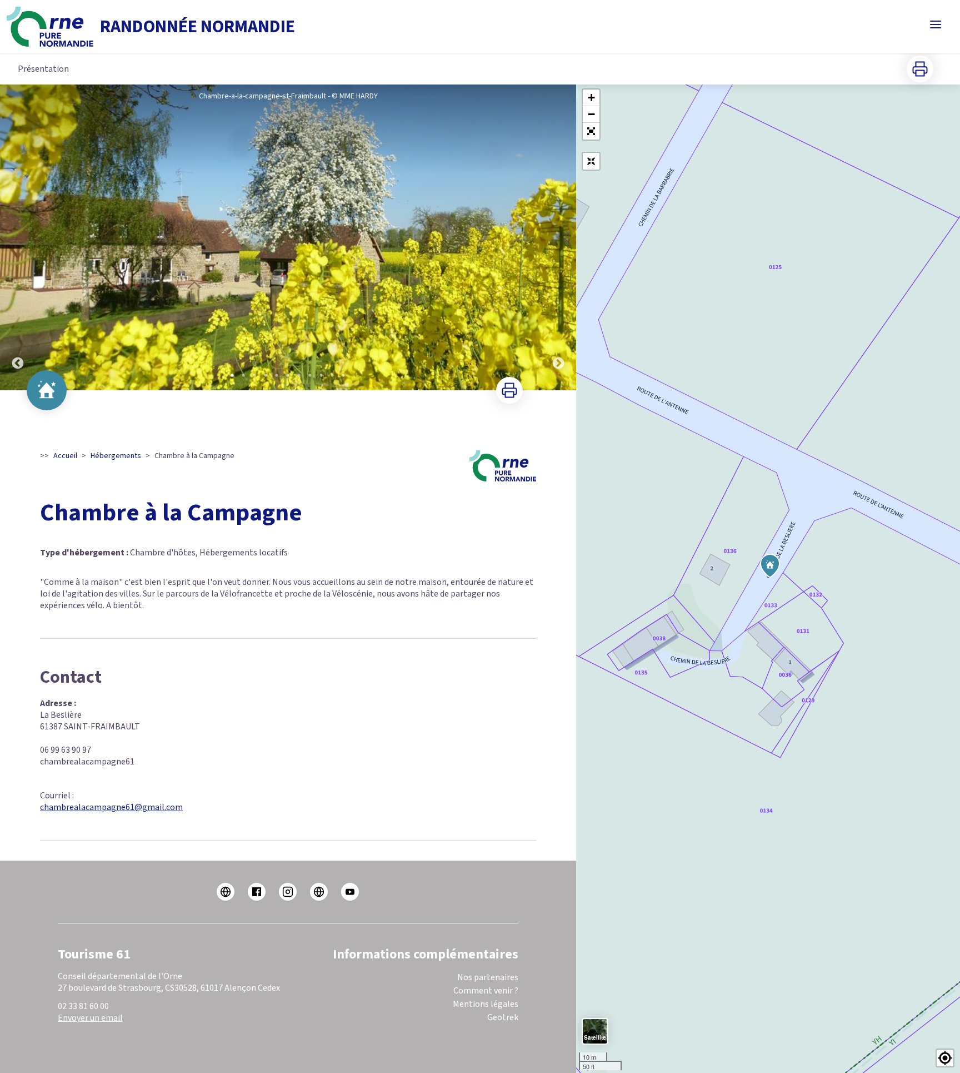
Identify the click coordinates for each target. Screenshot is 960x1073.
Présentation (43, 69)
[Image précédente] (18, 237)
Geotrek (502, 1017)
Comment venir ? (485, 991)
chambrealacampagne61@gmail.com (111, 807)
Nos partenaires (487, 977)
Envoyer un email (90, 1018)
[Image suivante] (558, 237)
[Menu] (935, 24)
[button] (591, 131)
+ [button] (591, 98)
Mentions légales (485, 1004)
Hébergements (116, 455)
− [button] (591, 114)
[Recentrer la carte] (591, 161)
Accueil (65, 455)
